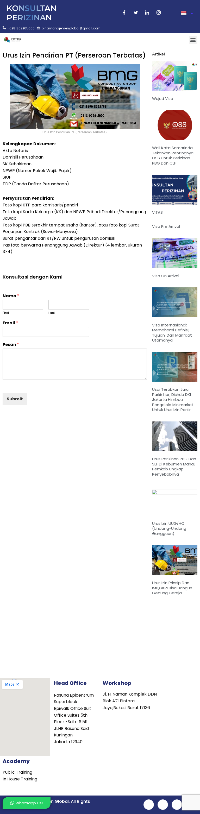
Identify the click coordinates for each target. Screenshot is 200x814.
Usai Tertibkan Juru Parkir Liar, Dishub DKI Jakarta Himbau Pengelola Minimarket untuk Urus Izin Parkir (172, 399)
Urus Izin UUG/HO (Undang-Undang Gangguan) (169, 528)
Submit (15, 399)
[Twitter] (136, 13)
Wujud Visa (162, 98)
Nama (11, 296)
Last (51, 313)
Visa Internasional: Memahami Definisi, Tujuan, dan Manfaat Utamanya (172, 332)
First (6, 313)
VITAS (157, 212)
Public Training (17, 772)
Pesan (11, 345)
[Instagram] (158, 13)
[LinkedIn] (147, 13)
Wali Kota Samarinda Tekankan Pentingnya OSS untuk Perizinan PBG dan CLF (172, 155)
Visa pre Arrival (166, 226)
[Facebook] (124, 13)
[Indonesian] (186, 13)
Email (10, 323)
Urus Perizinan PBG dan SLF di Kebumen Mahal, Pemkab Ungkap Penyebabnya (174, 466)
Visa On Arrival (165, 276)
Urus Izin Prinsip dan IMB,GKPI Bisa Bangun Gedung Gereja (172, 588)
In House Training (20, 779)
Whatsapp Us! (29, 803)
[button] (193, 40)
